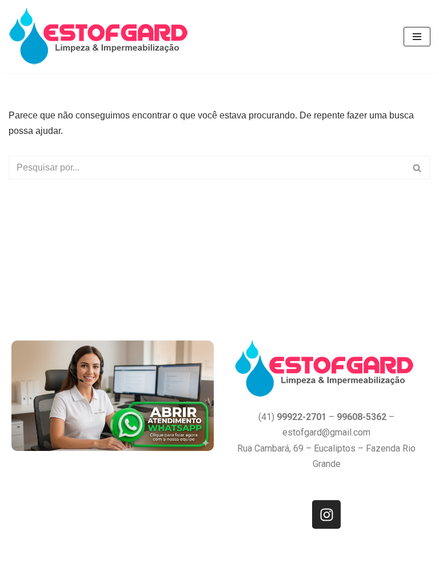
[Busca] (417, 168)
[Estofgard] (101, 36)
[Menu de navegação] (417, 36)
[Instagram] (326, 514)
